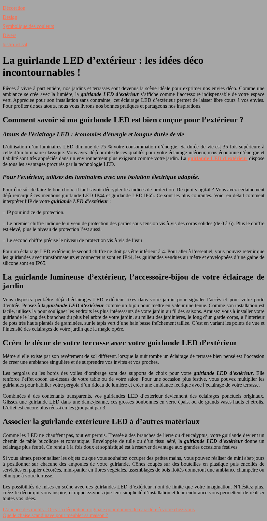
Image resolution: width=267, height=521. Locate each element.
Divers (9, 35)
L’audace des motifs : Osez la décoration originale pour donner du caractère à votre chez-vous (99, 509)
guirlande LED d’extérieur (218, 158)
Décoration (14, 8)
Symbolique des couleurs (28, 26)
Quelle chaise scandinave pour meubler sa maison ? (55, 515)
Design (10, 17)
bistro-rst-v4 (15, 44)
